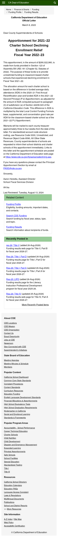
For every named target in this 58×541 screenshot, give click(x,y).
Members (8, 366)
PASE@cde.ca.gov (12, 168)
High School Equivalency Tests (17, 404)
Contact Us (8, 333)
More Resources (14, 509)
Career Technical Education (16, 431)
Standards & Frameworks (15, 417)
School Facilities (11, 458)
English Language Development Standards (22, 397)
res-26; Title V (13, 245)
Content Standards (12, 387)
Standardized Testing (13, 465)
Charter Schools (11, 434)
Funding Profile (14, 12)
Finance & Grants (21, 9)
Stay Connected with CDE (15, 346)
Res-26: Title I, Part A (16, 267)
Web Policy (8, 522)
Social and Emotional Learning (17, 414)
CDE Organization (11, 329)
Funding (35, 9)
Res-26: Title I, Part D (16, 256)
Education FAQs (11, 488)
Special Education (11, 461)
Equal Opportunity (11, 336)
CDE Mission (9, 326)
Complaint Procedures (13, 383)
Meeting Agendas (11, 360)
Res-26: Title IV (13, 293)
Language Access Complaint (16, 492)
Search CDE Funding (16, 215)
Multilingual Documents (14, 498)
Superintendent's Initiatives (15, 350)
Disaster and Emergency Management (20, 444)
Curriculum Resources (13, 390)
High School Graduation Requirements (20, 407)
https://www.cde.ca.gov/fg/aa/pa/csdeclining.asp (28, 156)
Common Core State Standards (17, 380)
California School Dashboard (16, 377)
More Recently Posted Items (35, 304)
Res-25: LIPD (12, 279)
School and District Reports (15, 505)
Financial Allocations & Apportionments (20, 400)
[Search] (54, 3)
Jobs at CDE (9, 339)
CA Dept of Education (18, 2)
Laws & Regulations (12, 495)
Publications (9, 502)
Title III (7, 471)
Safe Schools (9, 454)
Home (8, 9)
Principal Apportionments (14, 451)
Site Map (18, 519)
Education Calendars (13, 485)
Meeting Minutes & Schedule (16, 363)
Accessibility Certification (14, 525)
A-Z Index (8, 519)
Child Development (12, 441)
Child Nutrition (10, 438)
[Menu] (4, 2)
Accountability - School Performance (19, 427)
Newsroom (8, 343)
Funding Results (31, 12)
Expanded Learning (12, 448)
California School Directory (15, 481)
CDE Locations (10, 323)
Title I (6, 468)
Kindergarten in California (15, 411)
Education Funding (12, 394)
